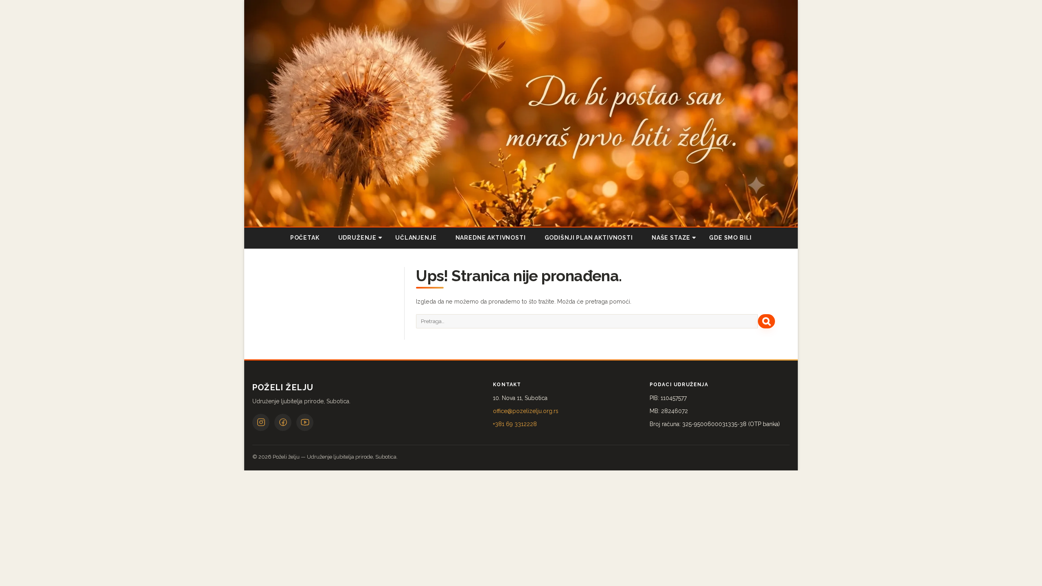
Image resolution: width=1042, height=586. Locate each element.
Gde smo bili (730, 237)
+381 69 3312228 (515, 424)
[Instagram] (260, 422)
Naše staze (671, 237)
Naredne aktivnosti (490, 237)
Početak (305, 237)
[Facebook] (282, 422)
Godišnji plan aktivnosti (589, 237)
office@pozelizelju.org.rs (525, 411)
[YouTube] (304, 422)
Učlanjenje (415, 237)
